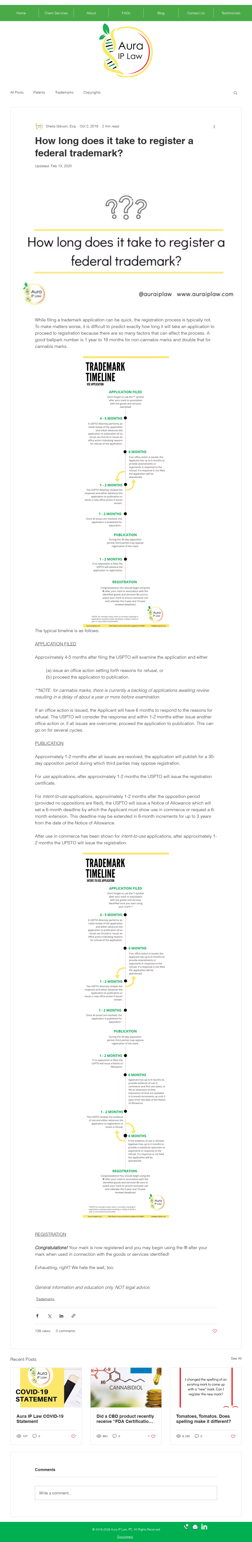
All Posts (17, 92)
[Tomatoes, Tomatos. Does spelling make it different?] (205, 1387)
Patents (39, 92)
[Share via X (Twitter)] (49, 1315)
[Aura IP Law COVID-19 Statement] (46, 1387)
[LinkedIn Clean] (204, 1526)
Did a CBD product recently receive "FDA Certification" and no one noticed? (125, 1419)
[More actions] (214, 126)
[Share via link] (73, 1315)
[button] (235, 93)
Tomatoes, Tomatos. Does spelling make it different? (203, 1419)
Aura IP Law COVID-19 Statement (39, 1419)
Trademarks (64, 92)
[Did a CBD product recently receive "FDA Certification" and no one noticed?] (126, 1387)
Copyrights (92, 92)
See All (236, 1358)
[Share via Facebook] (37, 1315)
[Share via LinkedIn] (61, 1315)
